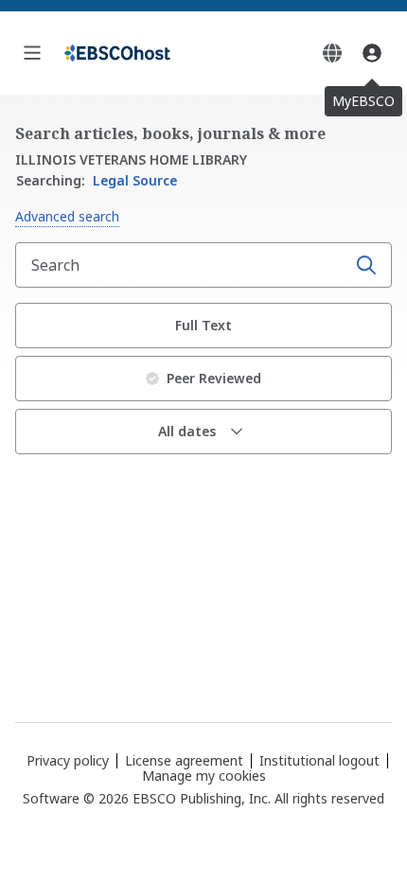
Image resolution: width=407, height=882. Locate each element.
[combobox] (183, 265)
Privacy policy (68, 760)
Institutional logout (319, 760)
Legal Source (96, 180)
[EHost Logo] (117, 52)
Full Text (203, 325)
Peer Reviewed (214, 378)
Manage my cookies (204, 776)
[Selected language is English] (332, 53)
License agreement (184, 760)
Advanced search (67, 216)
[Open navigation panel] (32, 53)
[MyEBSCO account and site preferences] (372, 53)
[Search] (366, 265)
